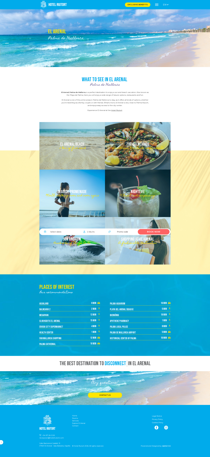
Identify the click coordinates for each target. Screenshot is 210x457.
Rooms (75, 418)
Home (74, 416)
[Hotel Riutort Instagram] (166, 427)
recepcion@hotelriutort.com (51, 438)
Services (75, 421)
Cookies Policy (157, 423)
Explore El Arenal (78, 423)
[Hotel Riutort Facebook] (156, 427)
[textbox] (55, 231)
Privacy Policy (157, 419)
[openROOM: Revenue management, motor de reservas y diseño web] (166, 446)
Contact (75, 426)
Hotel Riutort (116, 110)
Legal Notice (157, 416)
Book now (153, 232)
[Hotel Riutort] (53, 5)
